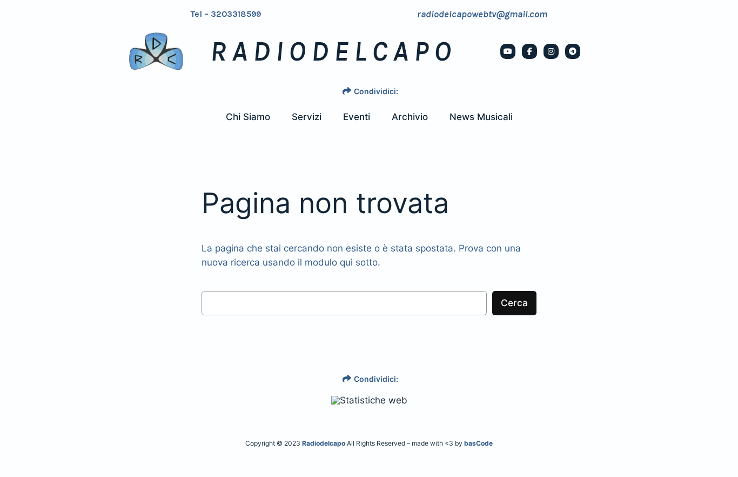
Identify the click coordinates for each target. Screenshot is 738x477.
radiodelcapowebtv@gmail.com (482, 14)
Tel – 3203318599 (226, 14)
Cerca (514, 302)
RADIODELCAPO (333, 51)
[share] (347, 91)
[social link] (507, 51)
